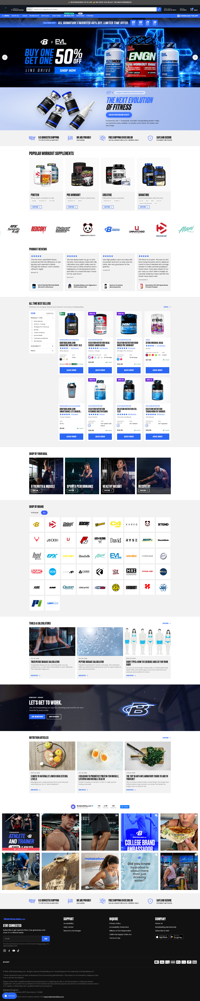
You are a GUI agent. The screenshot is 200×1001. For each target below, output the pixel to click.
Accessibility (69, 923)
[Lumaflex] (147, 587)
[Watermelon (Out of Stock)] (98, 357)
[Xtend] (163, 524)
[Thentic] (84, 587)
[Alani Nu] (100, 556)
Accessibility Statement (119, 927)
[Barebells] (84, 556)
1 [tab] (93, 84)
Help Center (69, 927)
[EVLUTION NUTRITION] (115, 556)
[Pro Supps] (84, 540)
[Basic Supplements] (36, 571)
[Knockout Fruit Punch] (153, 355)
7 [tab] (104, 84)
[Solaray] (163, 571)
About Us (159, 923)
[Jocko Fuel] (52, 540)
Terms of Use (114, 938)
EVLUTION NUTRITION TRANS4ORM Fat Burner (155, 410)
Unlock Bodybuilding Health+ (119, 115)
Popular (34, 513)
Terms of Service (8, 946)
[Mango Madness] (150, 355)
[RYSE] (131, 540)
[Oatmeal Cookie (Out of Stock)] (67, 359)
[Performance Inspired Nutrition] (36, 603)
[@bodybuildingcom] (73, 807)
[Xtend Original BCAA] (157, 324)
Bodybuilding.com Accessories (70, 406)
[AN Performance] (163, 587)
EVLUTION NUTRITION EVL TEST (127, 410)
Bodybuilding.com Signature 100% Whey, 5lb (71, 344)
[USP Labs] (52, 603)
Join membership (37, 717)
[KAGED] (131, 524)
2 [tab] (95, 84)
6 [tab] (102, 84)
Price (33, 351)
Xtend (148, 340)
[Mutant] (100, 524)
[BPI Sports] (36, 556)
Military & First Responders (120, 931)
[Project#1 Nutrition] (68, 571)
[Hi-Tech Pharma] (163, 556)
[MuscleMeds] (163, 540)
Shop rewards (54, 717)
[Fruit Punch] (92, 357)
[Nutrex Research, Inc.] (68, 524)
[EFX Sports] (52, 556)
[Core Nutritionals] (84, 571)
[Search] (159, 9)
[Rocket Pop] (89, 357)
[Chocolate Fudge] (61, 359)
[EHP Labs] (100, 587)
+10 (159, 355)
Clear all (50, 313)
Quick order (71, 370)
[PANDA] (147, 524)
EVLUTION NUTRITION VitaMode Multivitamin (98, 410)
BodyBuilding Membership (165, 927)
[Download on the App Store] (162, 937)
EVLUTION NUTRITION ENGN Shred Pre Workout (127, 344)
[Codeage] (147, 556)
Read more (165, 623)
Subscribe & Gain (162, 931)
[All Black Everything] (36, 587)
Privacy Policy (42, 944)
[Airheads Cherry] (147, 355)
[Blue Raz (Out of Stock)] (95, 357)
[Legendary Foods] (131, 587)
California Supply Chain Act (120, 934)
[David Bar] (115, 540)
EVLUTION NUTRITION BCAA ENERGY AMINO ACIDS (98, 344)
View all (166, 307)
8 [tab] (106, 84)
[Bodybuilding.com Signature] (36, 524)
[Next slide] (195, 57)
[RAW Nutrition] (52, 587)
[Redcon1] (84, 524)
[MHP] (147, 540)
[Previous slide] (5, 57)
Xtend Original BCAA (154, 342)
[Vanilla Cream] (64, 359)
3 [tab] (96, 84)
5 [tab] (100, 84)
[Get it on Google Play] (176, 937)
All (44, 513)
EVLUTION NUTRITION (95, 340)
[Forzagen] (100, 571)
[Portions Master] (52, 571)
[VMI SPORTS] (115, 571)
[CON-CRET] (68, 556)
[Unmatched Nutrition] (68, 540)
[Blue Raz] (118, 359)
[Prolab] (147, 571)
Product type (36, 318)
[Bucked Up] (36, 540)
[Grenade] (131, 556)
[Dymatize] (52, 524)
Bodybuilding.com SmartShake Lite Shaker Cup (70, 411)
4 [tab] (98, 84)
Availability (36, 346)
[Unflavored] (89, 425)
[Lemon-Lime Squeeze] (156, 355)
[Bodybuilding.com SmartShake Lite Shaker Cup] (71, 390)
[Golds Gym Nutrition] (115, 587)
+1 (101, 357)
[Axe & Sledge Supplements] (100, 540)
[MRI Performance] (131, 571)
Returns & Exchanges (72, 931)
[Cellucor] (115, 524)
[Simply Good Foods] (68, 587)
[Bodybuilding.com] (5, 9)
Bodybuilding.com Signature (69, 340)
